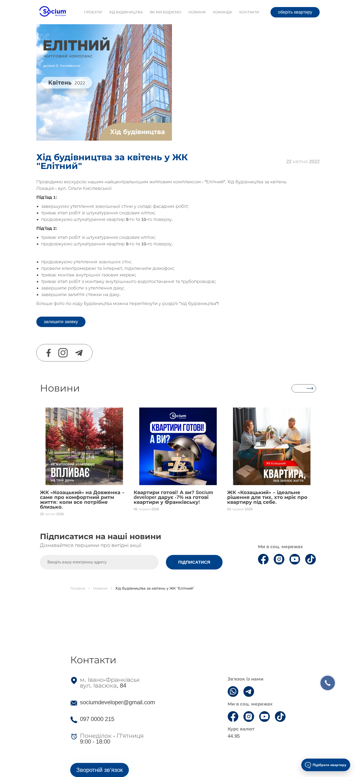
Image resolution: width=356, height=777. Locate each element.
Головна (77, 588)
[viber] (233, 688)
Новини (197, 12)
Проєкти (93, 12)
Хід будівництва (126, 12)
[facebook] (48, 353)
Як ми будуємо (165, 12)
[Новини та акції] (304, 388)
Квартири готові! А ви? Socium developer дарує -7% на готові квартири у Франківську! (173, 497)
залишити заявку (61, 321)
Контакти (249, 12)
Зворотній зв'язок (99, 770)
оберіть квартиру (295, 12)
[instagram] (63, 353)
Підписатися (194, 562)
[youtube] (294, 555)
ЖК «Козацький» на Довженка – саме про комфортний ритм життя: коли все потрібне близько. (82, 499)
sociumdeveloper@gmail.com (117, 702)
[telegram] (79, 353)
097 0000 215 (97, 718)
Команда (222, 12)
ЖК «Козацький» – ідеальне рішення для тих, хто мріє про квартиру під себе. (267, 497)
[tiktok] (310, 555)
